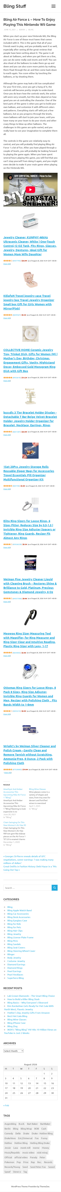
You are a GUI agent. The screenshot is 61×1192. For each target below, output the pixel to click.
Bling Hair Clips (15, 930)
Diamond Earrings (16, 964)
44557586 (17, 598)
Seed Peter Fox (38, 1166)
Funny (44, 1138)
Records (48, 1162)
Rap (33, 1162)
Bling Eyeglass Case (17, 920)
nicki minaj (42, 1152)
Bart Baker (32, 1123)
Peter (42, 1157)
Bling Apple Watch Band (19, 910)
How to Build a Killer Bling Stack (23, 999)
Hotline (8, 1142)
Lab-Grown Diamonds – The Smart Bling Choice (31, 995)
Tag (25, 1171)
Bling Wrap (26, 1128)
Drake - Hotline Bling (42, 1133)
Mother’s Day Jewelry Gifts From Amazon (28, 1012)
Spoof (7, 1171)
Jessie (8, 1147)
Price (25, 1162)
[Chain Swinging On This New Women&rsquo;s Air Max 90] (16, 833)
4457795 (16, 261)
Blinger (11, 954)
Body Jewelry (14, 957)
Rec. (39, 1162)
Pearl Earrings (14, 971)
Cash (43, 1128)
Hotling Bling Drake (40, 1142)
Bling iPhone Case (16, 1022)
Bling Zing (12, 1026)
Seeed (51, 1166)
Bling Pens (12, 940)
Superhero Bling (15, 977)
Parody (33, 1157)
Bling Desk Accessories (18, 917)
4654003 (16, 653)
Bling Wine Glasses (16, 1019)
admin (22, 29)
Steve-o (17, 1171)
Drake (26, 1133)
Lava (15, 1147)
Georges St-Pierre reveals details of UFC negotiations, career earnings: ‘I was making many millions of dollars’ (28, 859)
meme (36, 1147)
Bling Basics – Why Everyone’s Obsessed (27, 1002)
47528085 (17, 769)
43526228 (17, 544)
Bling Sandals (14, 944)
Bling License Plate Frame (20, 937)
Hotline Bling (21, 1142)
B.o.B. (22, 1123)
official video (21, 1157)
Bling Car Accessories (18, 913)
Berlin (7, 1128)
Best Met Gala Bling (17, 1016)
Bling (31, 29)
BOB (36, 1128)
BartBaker (45, 1123)
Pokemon (9, 1162)
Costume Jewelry (16, 961)
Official (8, 1157)
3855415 (16, 711)
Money (45, 1147)
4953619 (16, 377)
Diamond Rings (15, 967)
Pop (19, 1162)
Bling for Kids (14, 923)
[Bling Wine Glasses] (42, 799)
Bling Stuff (14, 6)
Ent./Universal (25, 1138)
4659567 (16, 315)
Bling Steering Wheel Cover (21, 950)
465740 (16, 486)
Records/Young (12, 1166)
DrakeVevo (10, 1138)
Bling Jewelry (14, 933)
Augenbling (10, 1123)
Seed (25, 1166)
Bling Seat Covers (16, 947)
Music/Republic (12, 1152)
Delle (18, 1133)
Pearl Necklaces (15, 974)
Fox (37, 1138)
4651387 (16, 432)
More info (6, 264)
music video (28, 1152)
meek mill (25, 1147)
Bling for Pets (14, 927)
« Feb (6, 1105)
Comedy (9, 1133)
